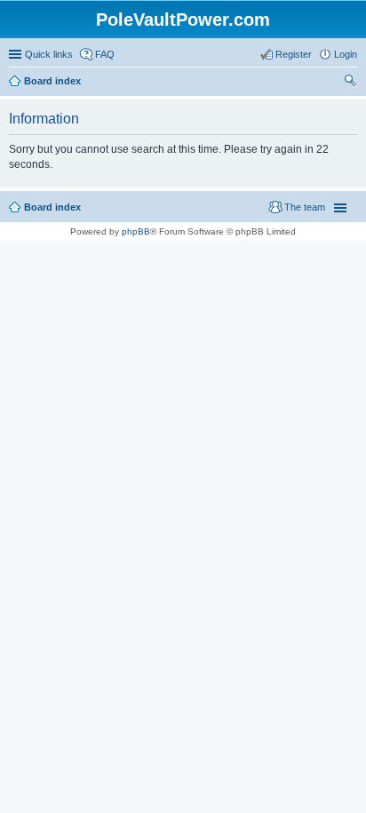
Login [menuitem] (345, 54)
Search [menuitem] (350, 83)
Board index (52, 207)
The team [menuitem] (304, 207)
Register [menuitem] (293, 54)
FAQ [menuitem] (105, 54)
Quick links (49, 54)
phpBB (136, 231)
